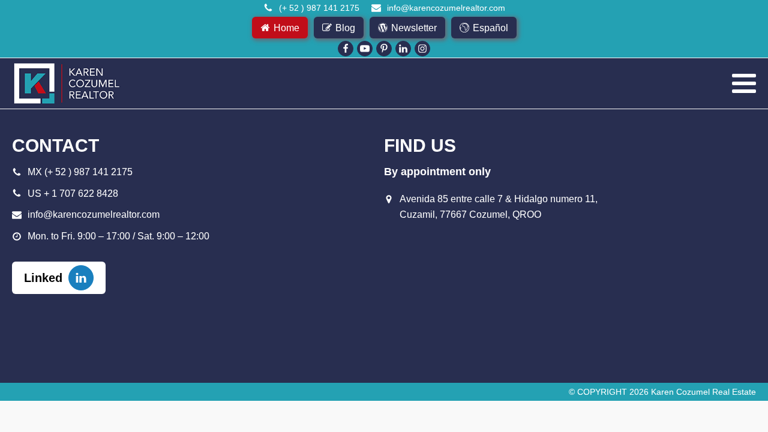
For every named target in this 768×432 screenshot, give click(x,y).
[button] (280, 27)
